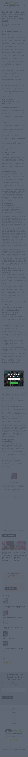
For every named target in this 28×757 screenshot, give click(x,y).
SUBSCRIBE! (14, 383)
